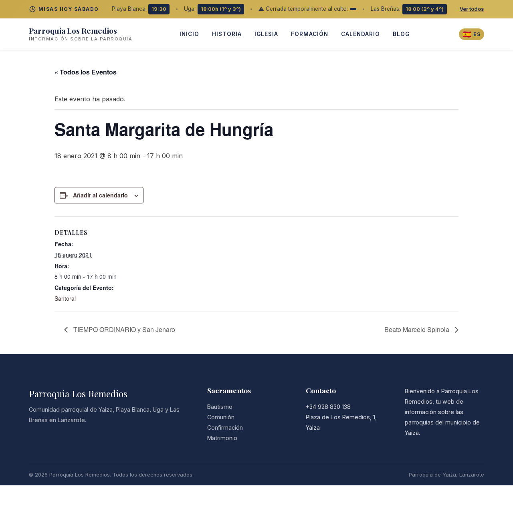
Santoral (65, 298)
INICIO (189, 34)
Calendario (360, 34)
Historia (227, 34)
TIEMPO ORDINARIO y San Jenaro (123, 329)
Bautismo (219, 406)
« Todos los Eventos (86, 71)
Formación (309, 34)
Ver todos (472, 9)
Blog (401, 34)
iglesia (266, 34)
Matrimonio (222, 437)
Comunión (220, 417)
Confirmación (225, 427)
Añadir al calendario (100, 195)
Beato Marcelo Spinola (417, 329)
